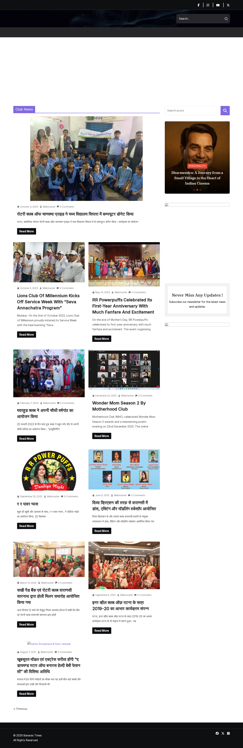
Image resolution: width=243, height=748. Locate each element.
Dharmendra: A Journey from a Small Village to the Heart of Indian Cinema (197, 177)
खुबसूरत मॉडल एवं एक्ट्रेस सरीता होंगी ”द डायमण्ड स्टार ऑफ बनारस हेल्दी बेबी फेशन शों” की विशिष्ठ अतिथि (48, 665)
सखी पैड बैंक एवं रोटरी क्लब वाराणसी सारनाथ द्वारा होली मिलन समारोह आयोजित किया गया (48, 596)
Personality (197, 166)
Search (225, 110)
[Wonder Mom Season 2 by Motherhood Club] (124, 369)
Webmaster (49, 206)
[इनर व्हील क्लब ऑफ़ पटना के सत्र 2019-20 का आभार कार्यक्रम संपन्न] (124, 565)
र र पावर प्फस (27, 503)
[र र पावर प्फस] (49, 470)
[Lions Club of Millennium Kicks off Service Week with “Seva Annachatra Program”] (49, 262)
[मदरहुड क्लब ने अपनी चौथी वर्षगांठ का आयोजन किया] (49, 373)
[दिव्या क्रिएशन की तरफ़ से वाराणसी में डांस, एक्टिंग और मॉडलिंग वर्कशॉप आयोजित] (124, 469)
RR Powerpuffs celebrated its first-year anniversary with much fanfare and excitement (123, 305)
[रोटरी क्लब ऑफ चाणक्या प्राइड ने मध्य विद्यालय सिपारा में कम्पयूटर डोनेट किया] (86, 158)
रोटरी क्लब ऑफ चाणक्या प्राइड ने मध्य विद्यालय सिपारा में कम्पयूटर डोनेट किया (75, 214)
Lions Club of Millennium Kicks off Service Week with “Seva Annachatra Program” (48, 301)
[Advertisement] (121, 66)
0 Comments (67, 206)
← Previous (20, 708)
